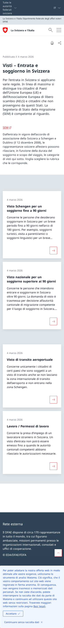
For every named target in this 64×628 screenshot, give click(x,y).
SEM (5, 127)
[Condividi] (59, 43)
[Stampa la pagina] (52, 43)
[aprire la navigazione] (59, 30)
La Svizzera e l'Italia (22, 30)
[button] (58, 553)
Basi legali (39, 606)
